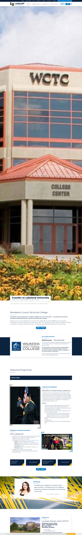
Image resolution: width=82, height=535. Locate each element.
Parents (44, 0)
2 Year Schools (27, 303)
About (22, 0)
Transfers (21, 303)
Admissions (16, 303)
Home (11, 303)
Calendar (49, 0)
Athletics (54, 0)
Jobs (34, 0)
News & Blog (28, 0)
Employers (38, 0)
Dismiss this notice (71, 533)
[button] (41, 378)
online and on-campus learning (32, 440)
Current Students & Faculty (64, 0)
